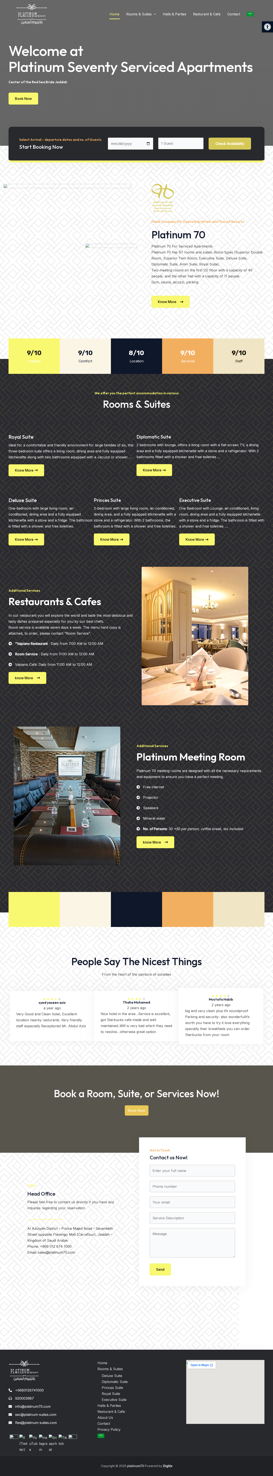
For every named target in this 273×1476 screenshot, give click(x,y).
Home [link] (114, 14)
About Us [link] (105, 1417)
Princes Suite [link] (112, 1388)
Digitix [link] (167, 1466)
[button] (154, 14)
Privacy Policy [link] (109, 1429)
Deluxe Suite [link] (112, 1376)
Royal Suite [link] (111, 1393)
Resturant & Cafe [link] (207, 14)
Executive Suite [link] (114, 1399)
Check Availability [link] (229, 143)
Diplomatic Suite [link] (115, 1382)
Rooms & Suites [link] (139, 14)
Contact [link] (233, 14)
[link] (267, 26)
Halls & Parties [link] (174, 14)
